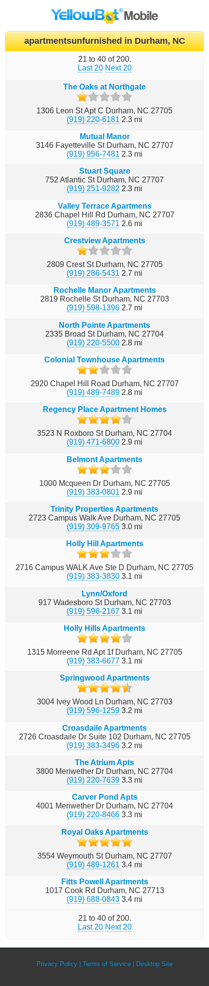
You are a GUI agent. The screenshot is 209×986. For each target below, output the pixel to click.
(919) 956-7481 (93, 154)
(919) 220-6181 (93, 119)
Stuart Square (104, 171)
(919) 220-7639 (93, 780)
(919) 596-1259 (93, 710)
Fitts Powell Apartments (104, 882)
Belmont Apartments (104, 459)
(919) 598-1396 (93, 308)
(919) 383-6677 (93, 661)
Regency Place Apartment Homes (105, 409)
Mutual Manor (105, 136)
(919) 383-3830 (93, 576)
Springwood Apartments (105, 678)
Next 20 (118, 68)
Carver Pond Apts (105, 797)
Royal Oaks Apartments (104, 832)
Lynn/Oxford (104, 594)
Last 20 (90, 68)
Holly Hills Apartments (104, 628)
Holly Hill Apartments (104, 543)
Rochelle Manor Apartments (104, 290)
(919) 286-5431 (93, 273)
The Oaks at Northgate (104, 87)
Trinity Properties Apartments (104, 509)
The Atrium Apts (104, 762)
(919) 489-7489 (93, 392)
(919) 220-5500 (93, 343)
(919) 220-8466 (93, 814)
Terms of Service (107, 964)
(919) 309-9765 (93, 526)
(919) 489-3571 (93, 223)
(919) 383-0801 (93, 492)
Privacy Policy (56, 964)
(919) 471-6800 (93, 442)
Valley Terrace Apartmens (105, 206)
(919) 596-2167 (93, 611)
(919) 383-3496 (93, 745)
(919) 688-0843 (93, 899)
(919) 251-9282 (93, 188)
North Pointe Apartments (104, 325)
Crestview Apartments (104, 240)
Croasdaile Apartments (104, 728)
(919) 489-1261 (93, 865)
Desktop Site (154, 964)
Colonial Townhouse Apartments (104, 360)
